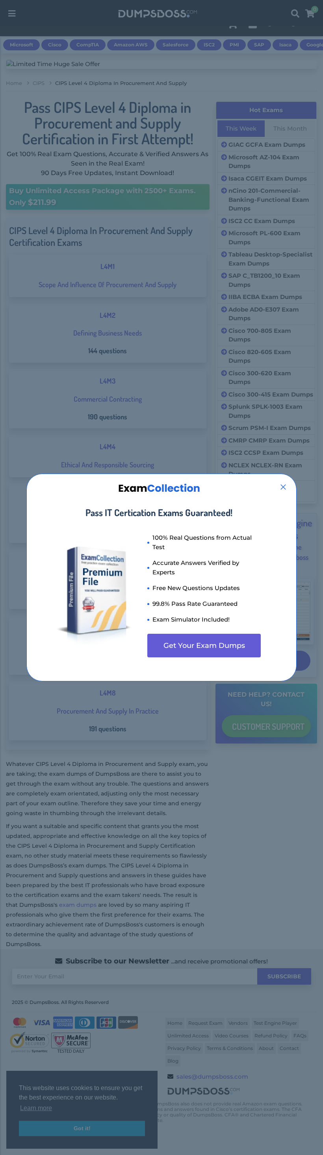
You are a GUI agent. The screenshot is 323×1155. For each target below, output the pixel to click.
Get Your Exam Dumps (204, 645)
